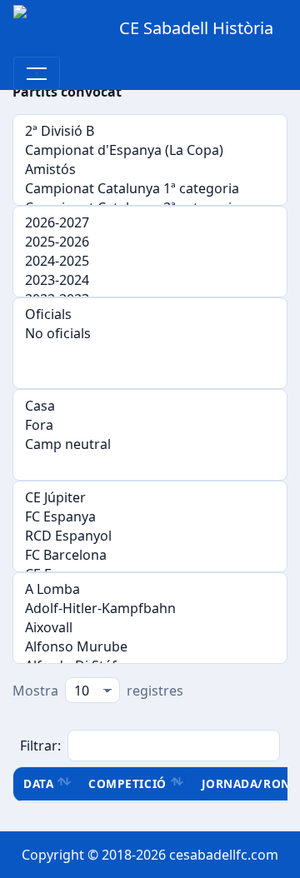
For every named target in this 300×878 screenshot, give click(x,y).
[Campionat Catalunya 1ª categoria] (150, 188)
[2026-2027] (150, 222)
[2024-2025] (150, 261)
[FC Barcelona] (150, 555)
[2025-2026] (150, 242)
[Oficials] (150, 314)
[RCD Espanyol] (150, 536)
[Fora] (150, 425)
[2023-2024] (150, 280)
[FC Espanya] (150, 516)
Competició (127, 783)
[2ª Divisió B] (150, 131)
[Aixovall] (150, 627)
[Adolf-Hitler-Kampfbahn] (150, 608)
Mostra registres (97, 690)
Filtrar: (40, 745)
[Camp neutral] (150, 444)
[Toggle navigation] (36, 73)
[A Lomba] (150, 589)
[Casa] (150, 406)
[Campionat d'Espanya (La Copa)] (150, 150)
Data (38, 783)
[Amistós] (150, 169)
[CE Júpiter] (150, 497)
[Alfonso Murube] (150, 646)
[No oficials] (150, 333)
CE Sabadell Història (196, 28)
